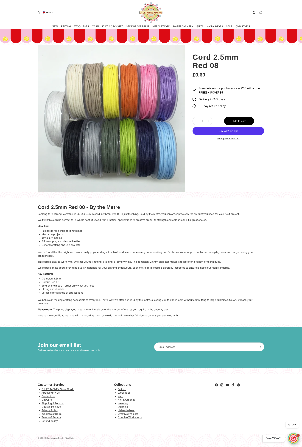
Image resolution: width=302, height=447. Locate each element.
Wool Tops (124, 392)
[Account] (253, 12)
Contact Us (48, 396)
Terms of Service (51, 417)
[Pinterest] (238, 385)
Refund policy (50, 420)
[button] (293, 438)
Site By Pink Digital (66, 438)
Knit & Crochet (126, 399)
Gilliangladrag (51, 438)
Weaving (123, 403)
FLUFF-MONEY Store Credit (58, 389)
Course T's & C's (51, 406)
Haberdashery (126, 410)
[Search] (38, 12)
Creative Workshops (130, 417)
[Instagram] (222, 385)
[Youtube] (227, 385)
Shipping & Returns (53, 403)
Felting (122, 389)
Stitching (123, 406)
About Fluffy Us (51, 392)
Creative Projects (128, 413)
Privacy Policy (50, 410)
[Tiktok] (233, 385)
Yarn (120, 396)
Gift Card (47, 399)
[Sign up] (260, 347)
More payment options (228, 138)
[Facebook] (216, 385)
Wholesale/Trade (52, 413)
